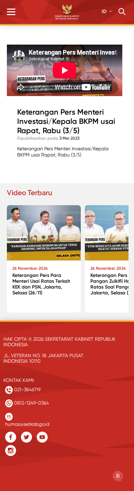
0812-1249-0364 (31, 403)
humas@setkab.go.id (27, 422)
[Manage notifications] (117, 475)
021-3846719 (27, 389)
